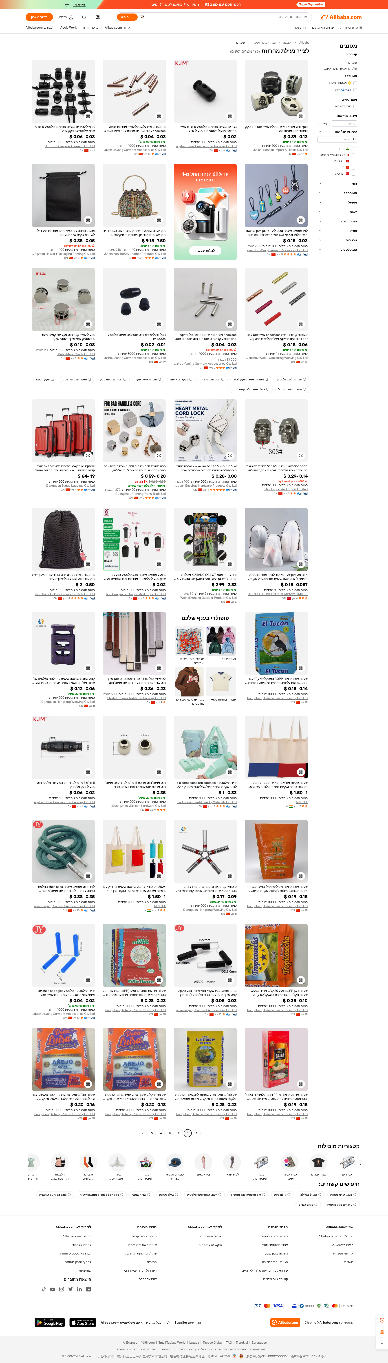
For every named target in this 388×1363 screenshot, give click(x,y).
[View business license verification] (234, 1356)
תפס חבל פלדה (210, 379)
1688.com (148, 1342)
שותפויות (85, 1270)
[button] (142, 17)
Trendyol (242, 1342)
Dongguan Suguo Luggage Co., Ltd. (70, 485)
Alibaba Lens (329, 1322)
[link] (382, 1320)
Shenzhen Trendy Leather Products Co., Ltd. (135, 253)
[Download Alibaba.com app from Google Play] (50, 1322)
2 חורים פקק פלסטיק (339, 1204)
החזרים (152, 1262)
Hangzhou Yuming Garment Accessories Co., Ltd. (205, 363)
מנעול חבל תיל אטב (75, 379)
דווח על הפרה (148, 1279)
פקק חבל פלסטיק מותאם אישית (99, 1194)
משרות (348, 1262)
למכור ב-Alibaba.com (77, 1236)
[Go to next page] (143, 1133)
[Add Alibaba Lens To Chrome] (285, 1322)
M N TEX (302, 802)
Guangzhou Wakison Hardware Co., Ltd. (138, 805)
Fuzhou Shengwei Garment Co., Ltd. (70, 146)
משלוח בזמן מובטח (275, 1253)
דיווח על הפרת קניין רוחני (140, 1270)
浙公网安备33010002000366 (267, 1356)
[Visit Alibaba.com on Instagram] (61, 1289)
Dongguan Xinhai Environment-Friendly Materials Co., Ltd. (205, 802)
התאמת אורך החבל (290, 389)
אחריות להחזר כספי (275, 1245)
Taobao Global (212, 1342)
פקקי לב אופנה (179, 379)
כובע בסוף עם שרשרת (53, 1194)
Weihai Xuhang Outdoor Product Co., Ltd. (208, 597)
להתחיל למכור (81, 1245)
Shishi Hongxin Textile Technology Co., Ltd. (136, 698)
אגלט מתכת (166, 1194)
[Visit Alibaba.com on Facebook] (88, 1289)
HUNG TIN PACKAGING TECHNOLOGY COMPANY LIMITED (276, 594)
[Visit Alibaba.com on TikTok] (43, 1289)
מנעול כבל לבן (308, 1194)
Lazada (194, 1342)
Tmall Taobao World (172, 1342)
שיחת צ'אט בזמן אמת (142, 1245)
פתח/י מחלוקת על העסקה (140, 1253)
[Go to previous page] (197, 1133)
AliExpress (130, 1342)
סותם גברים (305, 1204)
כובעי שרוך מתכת (341, 1194)
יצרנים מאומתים (211, 1236)
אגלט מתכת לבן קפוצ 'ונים (248, 389)
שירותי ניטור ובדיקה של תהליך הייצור (264, 1270)
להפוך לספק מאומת (78, 1262)
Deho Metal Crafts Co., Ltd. (76, 354)
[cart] (83, 18)
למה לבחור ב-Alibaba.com (335, 1236)
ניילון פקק (280, 1194)
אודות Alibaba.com (339, 1227)
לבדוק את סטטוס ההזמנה (74, 1253)
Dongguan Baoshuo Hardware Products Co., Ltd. (205, 485)
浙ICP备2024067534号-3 (308, 1356)
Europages (259, 1342)
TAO (229, 1342)
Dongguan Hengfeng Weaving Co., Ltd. (68, 701)
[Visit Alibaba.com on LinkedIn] (79, 1289)
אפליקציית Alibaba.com (118, 1322)
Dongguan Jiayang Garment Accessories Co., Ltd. (134, 149)
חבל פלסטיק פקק (146, 379)
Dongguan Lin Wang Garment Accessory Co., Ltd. (276, 250)
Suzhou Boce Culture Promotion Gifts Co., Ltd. (63, 594)
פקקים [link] (240, 42)
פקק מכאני (43, 379)
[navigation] (337, 588)
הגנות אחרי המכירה (275, 1262)
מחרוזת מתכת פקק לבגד (248, 379)
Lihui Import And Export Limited (286, 489)
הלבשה (288, 42)
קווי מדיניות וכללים (275, 1279)
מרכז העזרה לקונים (144, 1236)
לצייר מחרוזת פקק (111, 379)
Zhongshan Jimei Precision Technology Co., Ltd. (205, 146)
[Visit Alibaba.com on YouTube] (52, 1289)
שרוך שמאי (139, 1194)
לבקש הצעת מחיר (210, 1245)
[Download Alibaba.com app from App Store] (82, 1322)
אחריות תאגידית (342, 1253)
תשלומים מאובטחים (274, 1236)
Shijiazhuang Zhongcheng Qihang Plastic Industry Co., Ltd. (276, 698)
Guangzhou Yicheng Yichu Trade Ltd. (140, 493)
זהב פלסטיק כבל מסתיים (245, 1194)
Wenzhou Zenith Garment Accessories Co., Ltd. (134, 357)
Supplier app (184, 1322)
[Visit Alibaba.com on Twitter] (70, 1289)
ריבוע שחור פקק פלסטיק (202, 1194)
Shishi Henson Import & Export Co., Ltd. (280, 149)
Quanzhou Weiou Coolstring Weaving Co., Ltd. (276, 357)
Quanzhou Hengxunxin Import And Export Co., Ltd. (134, 594)
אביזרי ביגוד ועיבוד (264, 42)
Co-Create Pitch (342, 1245)
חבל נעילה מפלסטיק (289, 379)
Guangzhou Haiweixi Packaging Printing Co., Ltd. (63, 253)
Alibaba (304, 42)
